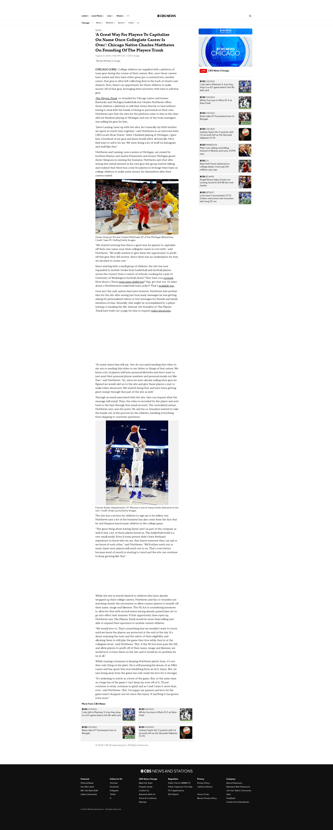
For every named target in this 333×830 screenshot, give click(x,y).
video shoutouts (161, 310)
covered (168, 278)
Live (110, 16)
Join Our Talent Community (238, 791)
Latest (85, 16)
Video (131, 23)
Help (228, 794)
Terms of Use (203, 794)
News (99, 23)
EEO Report (173, 794)
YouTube (114, 783)
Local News (97, 16)
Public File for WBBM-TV (179, 783)
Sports (121, 23)
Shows (120, 16)
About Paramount (234, 783)
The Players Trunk (106, 98)
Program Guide (145, 787)
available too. (166, 286)
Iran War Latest (87, 787)
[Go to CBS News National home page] (166, 16)
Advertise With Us (147, 794)
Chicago (85, 23)
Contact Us (144, 791)
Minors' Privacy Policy (207, 798)
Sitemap (142, 802)
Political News (87, 783)
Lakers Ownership (89, 794)
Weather (110, 23)
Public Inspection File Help (180, 787)
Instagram (114, 791)
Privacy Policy (203, 783)
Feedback (230, 798)
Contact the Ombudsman (237, 802)
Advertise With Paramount (238, 787)
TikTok (113, 794)
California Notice (204, 787)
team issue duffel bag (131, 282)
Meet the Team (145, 783)
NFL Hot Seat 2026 (89, 791)
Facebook (114, 787)
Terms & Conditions (147, 798)
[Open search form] (250, 16)
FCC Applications (176, 791)
